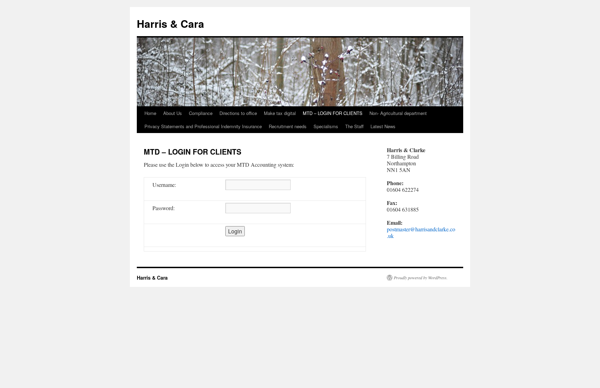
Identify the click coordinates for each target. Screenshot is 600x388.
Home (150, 113)
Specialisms (326, 126)
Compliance (200, 113)
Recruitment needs (288, 126)
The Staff (354, 126)
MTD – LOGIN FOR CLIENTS (332, 113)
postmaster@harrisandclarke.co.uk (421, 232)
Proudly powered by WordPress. (421, 277)
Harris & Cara (170, 23)
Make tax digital (280, 113)
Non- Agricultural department (398, 113)
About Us (172, 113)
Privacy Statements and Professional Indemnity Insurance (203, 126)
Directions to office (238, 113)
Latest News (382, 126)
